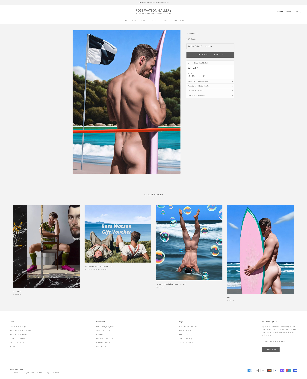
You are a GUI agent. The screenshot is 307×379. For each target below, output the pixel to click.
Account (280, 12)
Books (12, 346)
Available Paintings (18, 326)
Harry (229, 297)
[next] (299, 250)
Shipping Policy (185, 338)
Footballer (17, 291)
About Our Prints (103, 330)
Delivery (99, 334)
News (134, 20)
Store (143, 20)
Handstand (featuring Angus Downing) (171, 284)
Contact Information (188, 326)
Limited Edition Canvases (20, 330)
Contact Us (101, 346)
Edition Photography (18, 342)
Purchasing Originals (105, 326)
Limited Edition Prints (18, 334)
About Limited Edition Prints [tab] (198, 86)
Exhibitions (165, 20)
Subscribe (271, 349)
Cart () (298, 12)
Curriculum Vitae (103, 342)
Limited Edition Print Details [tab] (198, 63)
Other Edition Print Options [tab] (198, 81)
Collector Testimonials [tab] (196, 96)
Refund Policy (185, 334)
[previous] (7, 250)
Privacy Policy (185, 330)
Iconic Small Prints (17, 338)
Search (288, 12)
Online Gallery (179, 20)
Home (124, 20)
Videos (153, 20)
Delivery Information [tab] (196, 91)
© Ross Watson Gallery (17, 369)
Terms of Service (186, 342)
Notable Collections (104, 338)
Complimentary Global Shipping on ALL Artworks (153, 2)
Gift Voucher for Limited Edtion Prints (99, 266)
